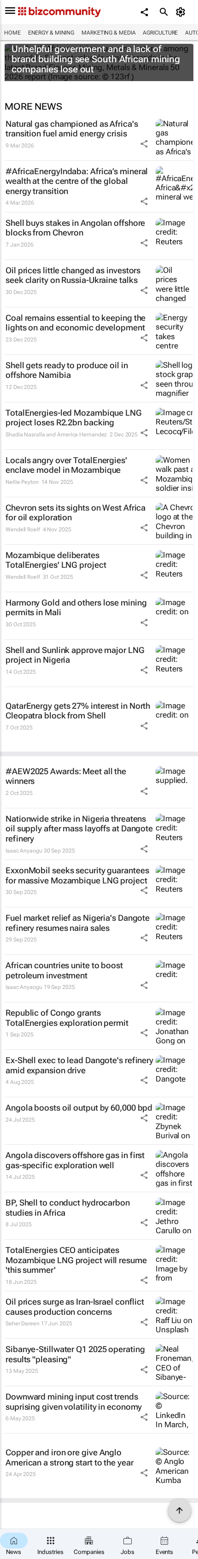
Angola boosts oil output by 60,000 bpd (79, 1107)
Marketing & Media (108, 32)
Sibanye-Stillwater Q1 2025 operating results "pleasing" (75, 1354)
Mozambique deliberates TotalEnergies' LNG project (56, 560)
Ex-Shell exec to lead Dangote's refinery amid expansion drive (79, 1065)
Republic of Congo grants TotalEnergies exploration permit (67, 1018)
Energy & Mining (51, 32)
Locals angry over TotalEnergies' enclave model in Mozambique (66, 465)
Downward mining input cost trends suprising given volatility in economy (74, 1402)
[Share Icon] (144, 143)
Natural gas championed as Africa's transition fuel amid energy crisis (72, 129)
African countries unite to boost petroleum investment (64, 970)
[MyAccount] (182, 12)
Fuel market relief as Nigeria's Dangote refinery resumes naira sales (78, 923)
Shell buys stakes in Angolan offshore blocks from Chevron (75, 228)
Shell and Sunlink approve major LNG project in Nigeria (75, 655)
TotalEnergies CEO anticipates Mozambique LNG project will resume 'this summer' (76, 1260)
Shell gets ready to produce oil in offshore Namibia (67, 370)
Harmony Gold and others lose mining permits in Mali (76, 608)
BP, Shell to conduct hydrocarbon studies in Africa (68, 1208)
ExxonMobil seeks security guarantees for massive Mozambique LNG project (77, 875)
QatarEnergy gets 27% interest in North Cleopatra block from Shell (78, 711)
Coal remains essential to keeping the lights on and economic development (76, 323)
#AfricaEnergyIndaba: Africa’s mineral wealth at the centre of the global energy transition (77, 181)
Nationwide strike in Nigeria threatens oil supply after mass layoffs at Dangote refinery (79, 828)
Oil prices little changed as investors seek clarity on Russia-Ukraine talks (73, 275)
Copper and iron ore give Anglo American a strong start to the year (70, 1457)
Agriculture (160, 32)
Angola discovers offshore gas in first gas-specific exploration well (75, 1160)
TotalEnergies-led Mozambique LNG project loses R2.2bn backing (74, 418)
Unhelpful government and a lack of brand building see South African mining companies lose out (96, 59)
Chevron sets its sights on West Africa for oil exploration (76, 513)
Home (12, 32)
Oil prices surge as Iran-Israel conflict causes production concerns (75, 1307)
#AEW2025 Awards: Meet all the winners (66, 776)
